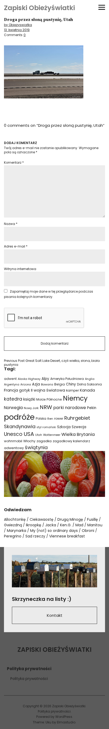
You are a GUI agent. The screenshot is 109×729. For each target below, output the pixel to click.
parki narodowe (69, 408)
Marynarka (16, 530)
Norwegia (13, 407)
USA (29, 434)
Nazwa (10, 224)
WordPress (63, 716)
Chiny (71, 384)
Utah (38, 435)
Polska (41, 418)
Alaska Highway (29, 379)
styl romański (46, 427)
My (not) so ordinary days (54, 530)
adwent (10, 378)
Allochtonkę (15, 519)
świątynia (36, 447)
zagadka (44, 441)
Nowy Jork (31, 408)
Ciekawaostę (41, 519)
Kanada (87, 390)
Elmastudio (66, 722)
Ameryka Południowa (67, 379)
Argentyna (11, 385)
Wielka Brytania (78, 434)
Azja (36, 384)
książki (29, 399)
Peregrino (12, 536)
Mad (79, 525)
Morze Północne (49, 399)
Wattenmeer (51, 435)
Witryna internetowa (20, 269)
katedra (13, 399)
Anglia (89, 379)
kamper (72, 390)
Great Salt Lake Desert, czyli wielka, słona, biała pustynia (52, 363)
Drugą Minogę (70, 519)
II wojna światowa (48, 390)
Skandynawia (19, 426)
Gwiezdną (13, 525)
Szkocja (64, 426)
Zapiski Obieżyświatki (39, 7)
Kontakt (54, 615)
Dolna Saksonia (89, 384)
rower (58, 418)
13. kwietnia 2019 (17, 30)
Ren (50, 418)
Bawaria (47, 384)
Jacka (50, 525)
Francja (11, 390)
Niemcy (75, 398)
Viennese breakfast (67, 536)
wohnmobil (13, 441)
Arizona (25, 385)
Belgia (59, 384)
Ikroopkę (33, 525)
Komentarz (14, 162)
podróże (19, 416)
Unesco (13, 434)
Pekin (91, 407)
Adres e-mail (16, 246)
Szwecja (79, 426)
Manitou (94, 525)
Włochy (29, 441)
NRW (46, 407)
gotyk (24, 390)
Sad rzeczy (35, 536)
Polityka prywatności (29, 678)
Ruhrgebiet (77, 418)
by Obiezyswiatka (18, 25)
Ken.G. (65, 525)
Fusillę (92, 519)
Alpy (45, 378)
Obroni (88, 530)
